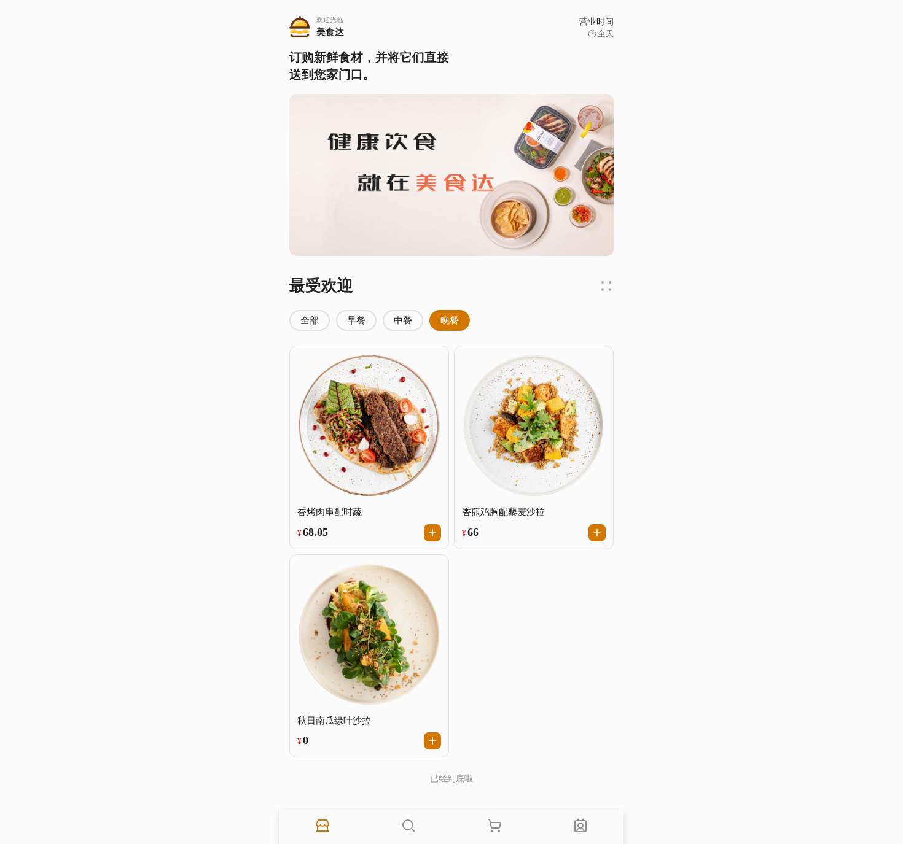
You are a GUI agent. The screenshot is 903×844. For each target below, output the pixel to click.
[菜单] (408, 827)
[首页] (322, 827)
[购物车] (494, 827)
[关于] (580, 827)
